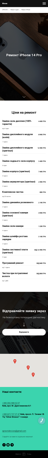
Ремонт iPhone (25, 10)
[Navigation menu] (44, 3)
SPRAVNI (5, 10)
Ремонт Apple (14, 10)
